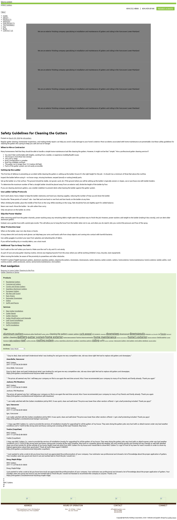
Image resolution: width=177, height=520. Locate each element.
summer (111, 341)
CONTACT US (8, 31)
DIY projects (96, 334)
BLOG (5, 29)
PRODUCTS (7, 20)
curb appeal (85, 333)
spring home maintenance (41, 262)
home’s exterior (150, 260)
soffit (102, 340)
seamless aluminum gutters (69, 341)
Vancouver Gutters (120, 341)
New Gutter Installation (14, 311)
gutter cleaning (94, 260)
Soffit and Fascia (12, 303)
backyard (38, 334)
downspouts (84, 260)
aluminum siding (29, 334)
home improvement (69, 337)
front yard (168, 334)
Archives (6, 349)
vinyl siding (138, 341)
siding (95, 340)
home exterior (124, 260)
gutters (115, 260)
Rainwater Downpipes (14, 298)
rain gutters (14, 340)
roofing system (6, 262)
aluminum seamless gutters (44, 260)
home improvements (84, 337)
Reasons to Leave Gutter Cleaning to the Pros (17, 270)
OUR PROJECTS (9, 23)
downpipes (74, 260)
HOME (5, 16)
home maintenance (137, 260)
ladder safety (162, 260)
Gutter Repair (11, 313)
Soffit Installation (12, 325)
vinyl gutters (56, 262)
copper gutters (73, 334)
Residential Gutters (13, 282)
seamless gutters (86, 341)
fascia (163, 334)
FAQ (4, 27)
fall (159, 334)
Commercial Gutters (13, 284)
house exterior (152, 337)
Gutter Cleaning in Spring (10, 272)
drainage (148, 334)
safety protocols (19, 262)
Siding (8, 301)
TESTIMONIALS (8, 25)
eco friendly (154, 334)
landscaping (161, 337)
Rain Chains (10, 296)
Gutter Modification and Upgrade (18, 318)
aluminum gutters (26, 260)
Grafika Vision (171, 518)
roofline (56, 341)
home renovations (122, 337)
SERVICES (6, 21)
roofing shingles (31, 341)
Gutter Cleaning (12, 316)
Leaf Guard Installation (14, 320)
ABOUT (6, 18)
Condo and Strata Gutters (15, 286)
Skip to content (6, 2)
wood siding (152, 341)
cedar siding (45, 334)
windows (145, 341)
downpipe (103, 334)
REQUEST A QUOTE (165, 9)
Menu (3, 12)
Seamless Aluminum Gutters (16, 289)
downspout (124, 334)
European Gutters (12, 291)
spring (28, 262)
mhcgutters (27, 138)
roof (169, 260)
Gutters (11, 260)
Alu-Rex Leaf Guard (13, 293)
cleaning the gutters (62, 260)
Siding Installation (12, 323)
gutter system (106, 260)
